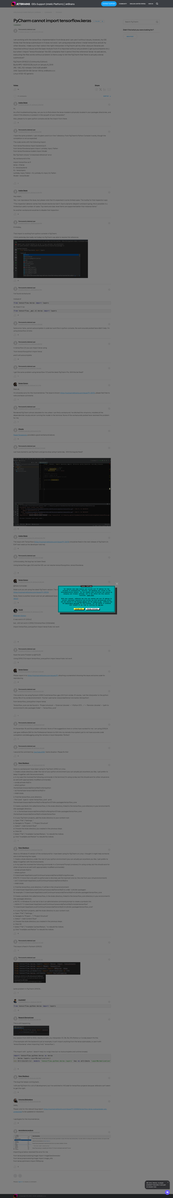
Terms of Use (97, 602)
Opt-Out (100, 605)
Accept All (78, 609)
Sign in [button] (150, 3)
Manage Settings (92, 609)
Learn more (90, 595)
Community (123, 3)
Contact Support (109, 3)
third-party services (72, 603)
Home (20, 4)
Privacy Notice (82, 602)
